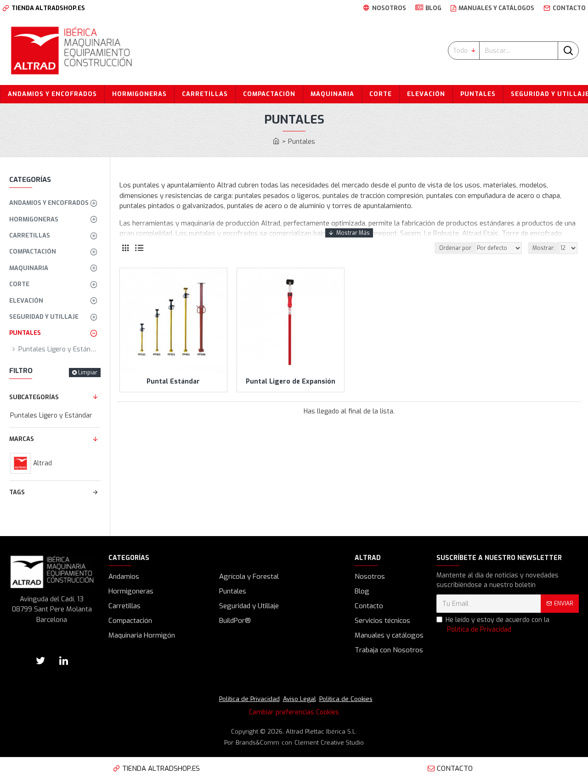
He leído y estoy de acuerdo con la (497, 625)
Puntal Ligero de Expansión (290, 382)
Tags (17, 492)
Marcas (21, 439)
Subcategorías (34, 397)
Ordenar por (455, 248)
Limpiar (87, 372)
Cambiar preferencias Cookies (294, 712)
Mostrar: (543, 248)
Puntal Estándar (173, 382)
